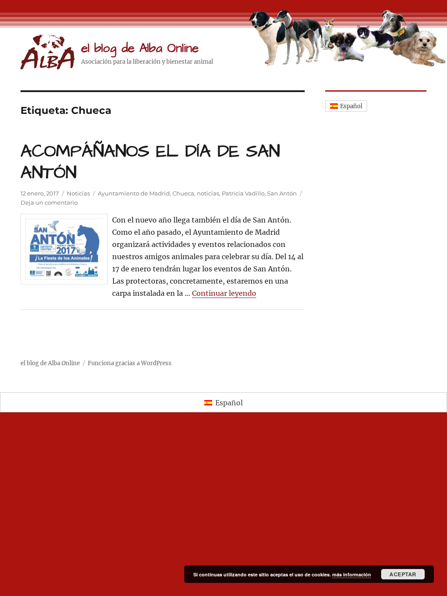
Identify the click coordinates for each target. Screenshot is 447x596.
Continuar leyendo (224, 293)
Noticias (78, 193)
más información (351, 574)
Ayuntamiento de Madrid (134, 193)
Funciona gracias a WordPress (130, 363)
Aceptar (402, 574)
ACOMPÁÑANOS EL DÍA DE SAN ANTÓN (150, 162)
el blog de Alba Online (140, 48)
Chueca (183, 193)
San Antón (282, 193)
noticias (208, 193)
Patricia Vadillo (243, 193)
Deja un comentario (49, 202)
